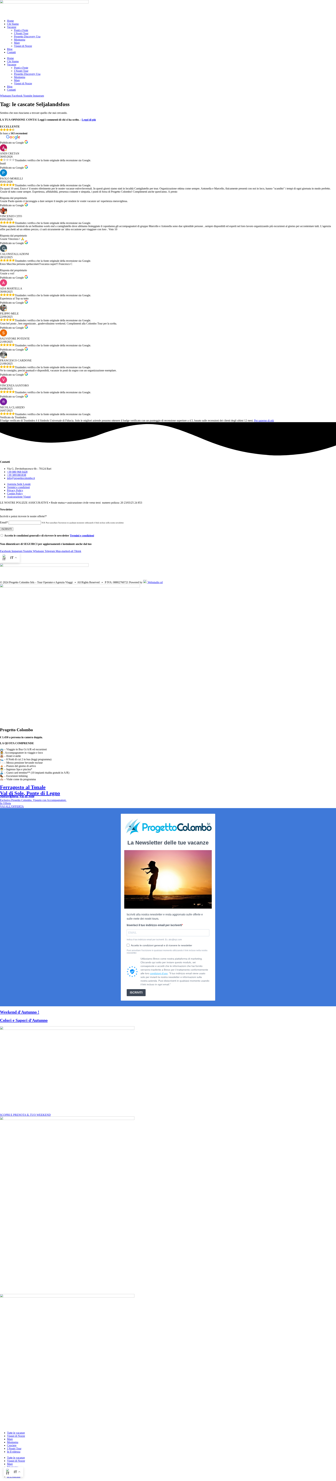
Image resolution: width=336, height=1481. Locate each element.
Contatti (11, 52)
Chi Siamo (13, 23)
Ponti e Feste (21, 30)
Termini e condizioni (82, 535)
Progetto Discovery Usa (27, 36)
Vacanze (11, 27)
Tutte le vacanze (16, 1432)
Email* (4, 522)
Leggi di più (89, 119)
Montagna (19, 39)
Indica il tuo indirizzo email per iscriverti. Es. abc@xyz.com (154, 939)
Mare (17, 42)
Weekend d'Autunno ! (19, 1012)
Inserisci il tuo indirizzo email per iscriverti (154, 925)
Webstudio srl (155, 582)
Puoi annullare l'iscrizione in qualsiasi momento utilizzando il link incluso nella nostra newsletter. (167, 951)
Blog (9, 49)
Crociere (11, 1445)
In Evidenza (13, 1451)
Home (10, 20)
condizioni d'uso (159, 973)
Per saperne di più (264, 420)
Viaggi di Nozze (23, 45)
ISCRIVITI (136, 992)
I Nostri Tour (21, 33)
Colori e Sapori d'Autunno (24, 1020)
